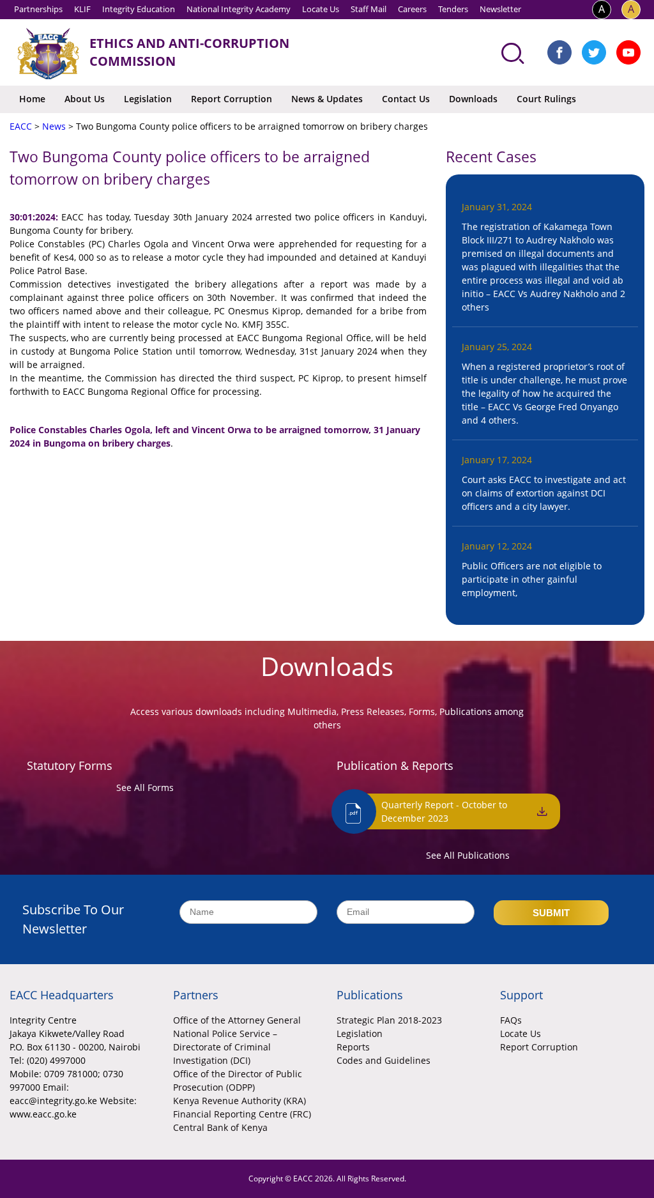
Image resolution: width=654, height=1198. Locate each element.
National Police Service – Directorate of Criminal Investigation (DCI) (225, 1046)
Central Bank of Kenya (220, 1127)
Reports (353, 1047)
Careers (412, 9)
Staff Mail (368, 9)
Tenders (453, 9)
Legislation (148, 99)
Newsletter (500, 9)
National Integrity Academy (238, 9)
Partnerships (38, 9)
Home (32, 99)
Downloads (473, 99)
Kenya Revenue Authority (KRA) (239, 1100)
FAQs (511, 1020)
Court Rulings (546, 99)
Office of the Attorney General (237, 1020)
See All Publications (468, 855)
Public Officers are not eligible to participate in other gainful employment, (532, 579)
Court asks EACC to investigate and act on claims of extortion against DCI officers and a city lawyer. (544, 492)
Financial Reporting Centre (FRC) (242, 1114)
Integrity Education (138, 9)
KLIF (82, 9)
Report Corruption (231, 99)
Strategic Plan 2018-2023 (389, 1020)
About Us (85, 99)
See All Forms (145, 787)
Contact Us (406, 99)
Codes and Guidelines (383, 1060)
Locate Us (320, 9)
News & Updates (327, 99)
